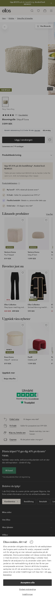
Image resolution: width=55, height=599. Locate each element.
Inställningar (27, 594)
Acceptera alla (28, 582)
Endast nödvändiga (27, 589)
